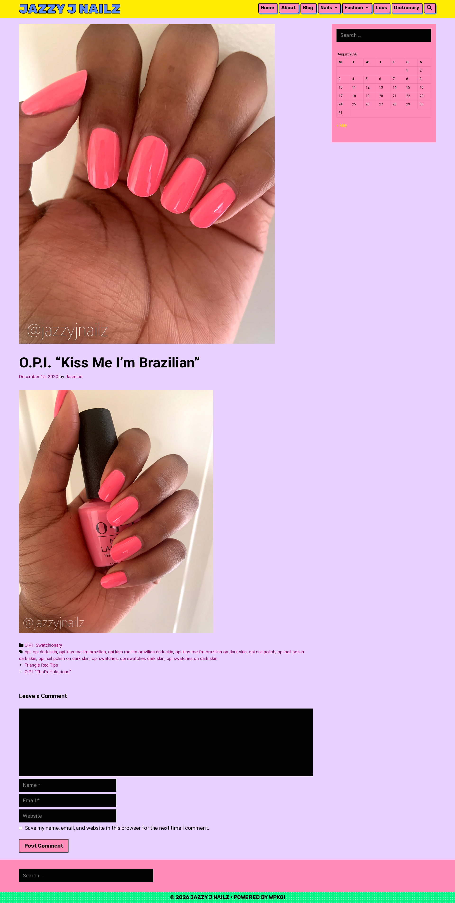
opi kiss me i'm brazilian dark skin (140, 652)
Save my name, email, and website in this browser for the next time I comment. (117, 828)
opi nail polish (262, 652)
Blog (308, 7)
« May (342, 125)
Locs (381, 7)
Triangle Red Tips (41, 665)
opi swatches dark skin (142, 658)
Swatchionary (49, 645)
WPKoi (277, 897)
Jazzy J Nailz (69, 9)
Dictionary (406, 7)
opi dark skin (45, 652)
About (288, 7)
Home (267, 7)
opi (28, 652)
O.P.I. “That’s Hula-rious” (48, 671)
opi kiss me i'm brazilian (82, 652)
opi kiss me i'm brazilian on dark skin (211, 652)
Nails (326, 7)
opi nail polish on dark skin (64, 658)
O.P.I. (29, 645)
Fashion (354, 7)
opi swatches (105, 658)
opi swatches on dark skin (192, 658)
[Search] (429, 7)
